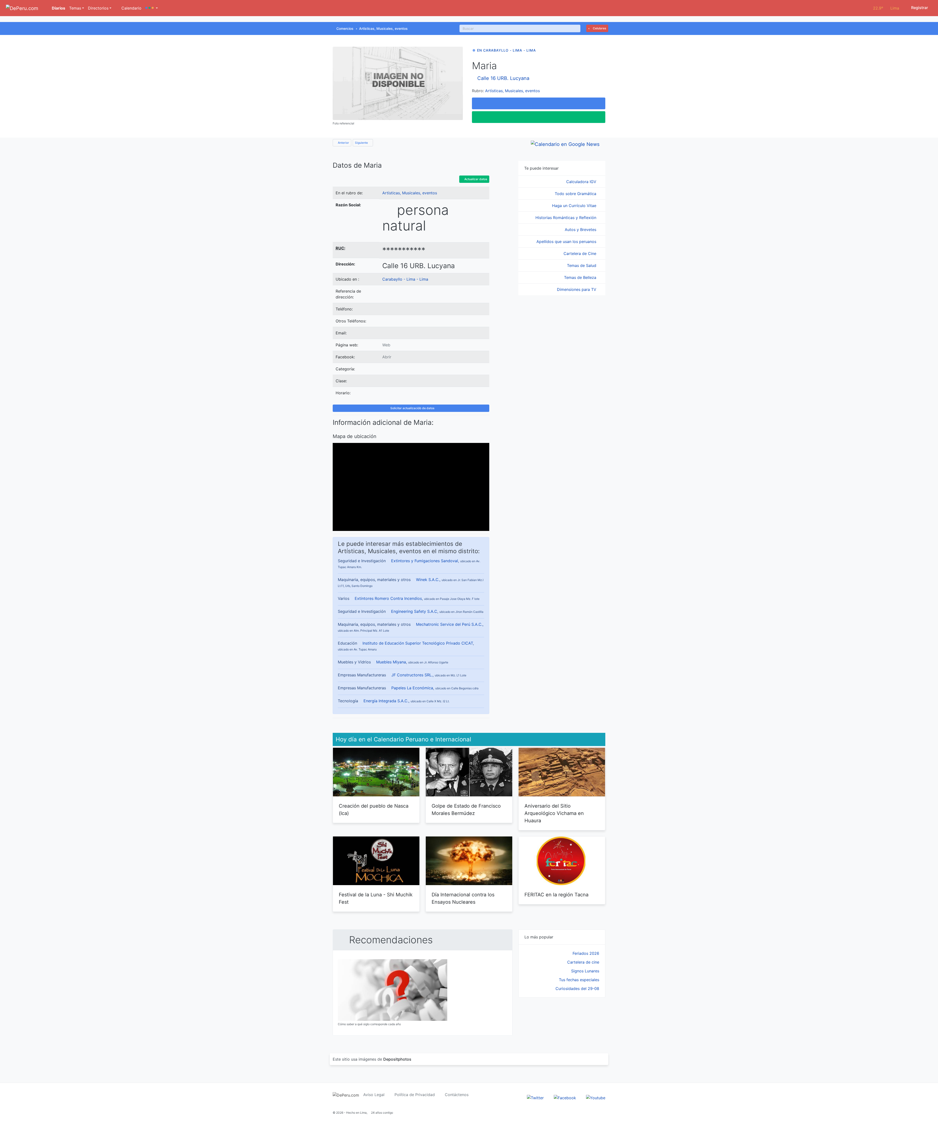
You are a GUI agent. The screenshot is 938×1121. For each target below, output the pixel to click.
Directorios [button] (98, 8)
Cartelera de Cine (580, 253)
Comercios (344, 28)
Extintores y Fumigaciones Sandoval (424, 560)
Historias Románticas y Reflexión (566, 217)
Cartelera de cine (583, 962)
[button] (151, 8)
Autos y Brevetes (581, 229)
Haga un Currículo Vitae (574, 205)
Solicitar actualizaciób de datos (412, 408)
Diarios (58, 8)
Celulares (599, 28)
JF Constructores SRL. (412, 674)
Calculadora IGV (581, 181)
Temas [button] (75, 8)
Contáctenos (457, 1094)
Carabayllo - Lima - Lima (405, 279)
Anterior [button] (343, 142)
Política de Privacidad (414, 1094)
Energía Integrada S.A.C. (385, 700)
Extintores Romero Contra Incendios (388, 598)
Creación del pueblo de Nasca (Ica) (373, 809)
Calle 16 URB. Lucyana (503, 78)
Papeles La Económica (412, 687)
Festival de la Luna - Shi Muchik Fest (376, 898)
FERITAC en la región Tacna (556, 895)
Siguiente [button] (362, 142)
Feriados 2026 (586, 953)
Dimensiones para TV (577, 289)
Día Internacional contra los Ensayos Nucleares (463, 898)
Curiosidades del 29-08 (577, 988)
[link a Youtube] (595, 1097)
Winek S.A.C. (427, 579)
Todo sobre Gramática (576, 193)
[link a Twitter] (535, 1097)
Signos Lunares (585, 970)
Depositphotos (397, 1059)
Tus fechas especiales (579, 979)
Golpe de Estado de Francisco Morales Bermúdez (466, 809)
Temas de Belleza (580, 277)
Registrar (919, 7)
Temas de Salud (582, 265)
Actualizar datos (475, 179)
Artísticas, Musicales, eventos (383, 28)
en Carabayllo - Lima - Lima (506, 50)
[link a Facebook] (565, 1097)
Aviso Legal (373, 1094)
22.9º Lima (886, 8)
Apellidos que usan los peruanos (566, 241)
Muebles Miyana (391, 661)
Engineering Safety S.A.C (414, 611)
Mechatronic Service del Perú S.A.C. (449, 624)
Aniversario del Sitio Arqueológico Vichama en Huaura (554, 813)
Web (386, 344)
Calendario (130, 8)
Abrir (386, 356)
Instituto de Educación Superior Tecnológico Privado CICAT (417, 643)
